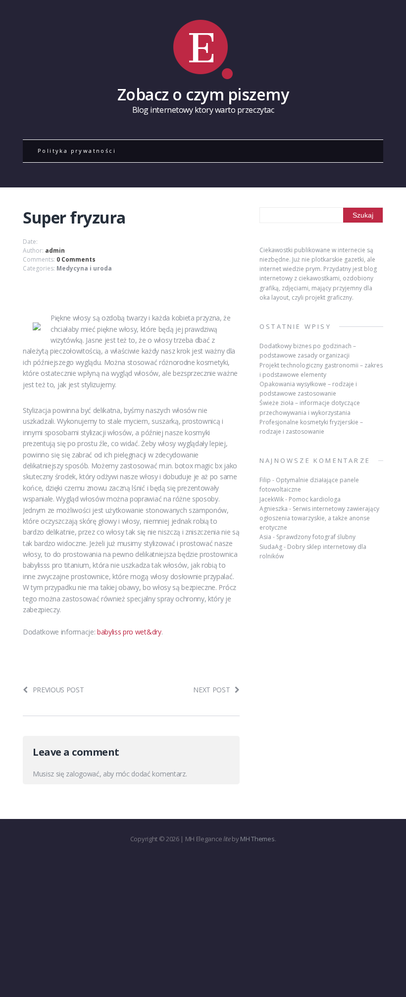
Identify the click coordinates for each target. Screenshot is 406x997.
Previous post (58, 689)
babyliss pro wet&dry (129, 631)
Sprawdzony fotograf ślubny (315, 537)
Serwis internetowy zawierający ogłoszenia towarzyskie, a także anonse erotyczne (319, 518)
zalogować (82, 773)
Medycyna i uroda (84, 268)
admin (55, 250)
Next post (211, 689)
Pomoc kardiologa (315, 499)
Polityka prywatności (77, 150)
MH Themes (257, 838)
